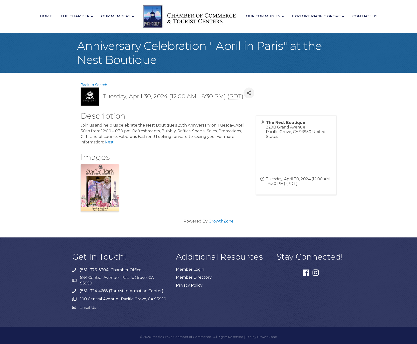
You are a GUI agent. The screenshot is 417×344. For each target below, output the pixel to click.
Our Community (263, 16)
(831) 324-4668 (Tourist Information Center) (121, 291)
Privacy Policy (189, 285)
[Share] (248, 93)
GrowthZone (221, 221)
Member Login (190, 269)
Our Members (116, 16)
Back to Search (94, 85)
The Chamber (75, 16)
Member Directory (194, 277)
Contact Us (364, 16)
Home (46, 16)
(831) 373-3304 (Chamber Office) (111, 270)
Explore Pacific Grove (316, 16)
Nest (109, 142)
